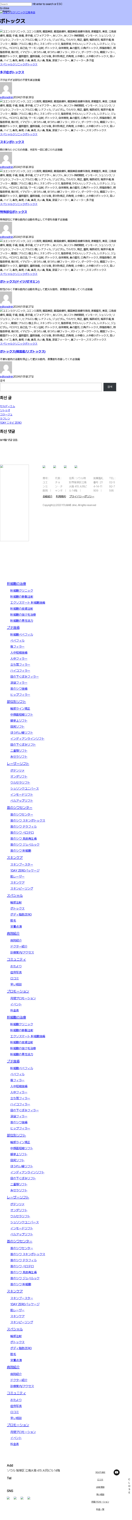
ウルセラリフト (20, 782)
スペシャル (15, 895)
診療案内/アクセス (22, 952)
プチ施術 (13, 628)
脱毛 (13, 920)
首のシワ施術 (18, 688)
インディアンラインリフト (27, 738)
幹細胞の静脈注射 (21, 596)
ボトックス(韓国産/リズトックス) (23, 351)
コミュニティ (16, 959)
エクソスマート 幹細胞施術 (27, 602)
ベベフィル (17, 640)
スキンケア (15, 857)
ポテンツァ (17, 770)
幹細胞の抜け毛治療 (23, 614)
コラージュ (6, 414)
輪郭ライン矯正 (20, 708)
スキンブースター (21, 864)
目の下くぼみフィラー (24, 676)
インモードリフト (21, 794)
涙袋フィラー (18, 682)
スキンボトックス (12, 142)
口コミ (100, 1479)
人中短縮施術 (18, 652)
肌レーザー (17, 876)
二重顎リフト (18, 750)
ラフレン (5, 418)
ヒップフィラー (20, 694)
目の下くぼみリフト (23, 744)
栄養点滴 (16, 926)
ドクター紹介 (18, 946)
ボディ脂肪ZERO (21, 914)
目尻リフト (17, 726)
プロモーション (18, 991)
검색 (2, 380)
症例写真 (16, 972)
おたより (16, 966)
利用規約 (61, 496)
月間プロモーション (100, 1502)
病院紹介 (13, 933)
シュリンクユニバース (24, 788)
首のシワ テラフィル (23, 826)
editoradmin (6, 97)
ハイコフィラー (20, 670)
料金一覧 (100, 1509)
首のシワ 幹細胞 (20, 850)
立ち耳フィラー (20, 664)
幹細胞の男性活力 (21, 620)
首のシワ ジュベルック (25, 844)
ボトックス (31, 64)
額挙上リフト (18, 720)
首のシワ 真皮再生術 (23, 838)
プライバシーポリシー (81, 496)
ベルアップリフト (21, 800)
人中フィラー (18, 658)
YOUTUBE (100, 1472)
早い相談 (100, 1494)
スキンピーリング (21, 888)
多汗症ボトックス (12, 72)
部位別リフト (16, 702)
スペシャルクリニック (12, 64)
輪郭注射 (16, 902)
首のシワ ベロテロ (22, 832)
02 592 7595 (15, 1483)
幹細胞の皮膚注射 (21, 608)
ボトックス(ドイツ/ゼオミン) (20, 282)
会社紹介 (47, 496)
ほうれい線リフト (21, 732)
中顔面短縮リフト (21, 714)
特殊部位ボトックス (13, 212)
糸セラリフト (18, 756)
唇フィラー (17, 646)
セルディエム (7, 406)
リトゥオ (5, 410)
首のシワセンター (19, 808)
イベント (16, 1004)
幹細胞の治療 (16, 584)
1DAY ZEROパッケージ (24, 870)
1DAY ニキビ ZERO (11, 422)
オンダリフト (18, 776)
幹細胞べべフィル (21, 634)
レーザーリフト (18, 764)
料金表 (14, 1010)
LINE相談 (100, 1487)
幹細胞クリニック (21, 590)
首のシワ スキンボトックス (27, 820)
